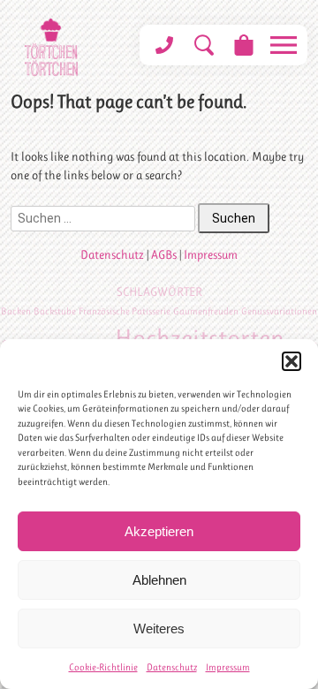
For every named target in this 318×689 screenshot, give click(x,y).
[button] (291, 361)
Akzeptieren (159, 531)
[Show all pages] (283, 45)
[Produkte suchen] (203, 45)
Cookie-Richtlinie (103, 667)
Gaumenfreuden (205, 311)
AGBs (164, 254)
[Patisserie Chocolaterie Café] (51, 47)
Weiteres (159, 628)
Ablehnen (159, 579)
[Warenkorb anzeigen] (243, 45)
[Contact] (164, 45)
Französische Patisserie (124, 311)
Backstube (55, 311)
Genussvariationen (279, 311)
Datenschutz (172, 667)
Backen (16, 311)
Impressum (228, 667)
